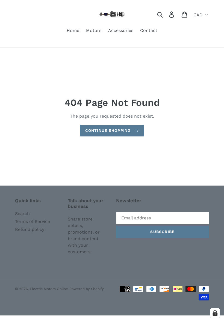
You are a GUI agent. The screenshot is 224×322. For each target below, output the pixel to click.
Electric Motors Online (49, 289)
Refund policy (29, 229)
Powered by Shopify (86, 289)
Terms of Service (32, 221)
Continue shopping (108, 130)
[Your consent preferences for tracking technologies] (215, 313)
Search (22, 213)
